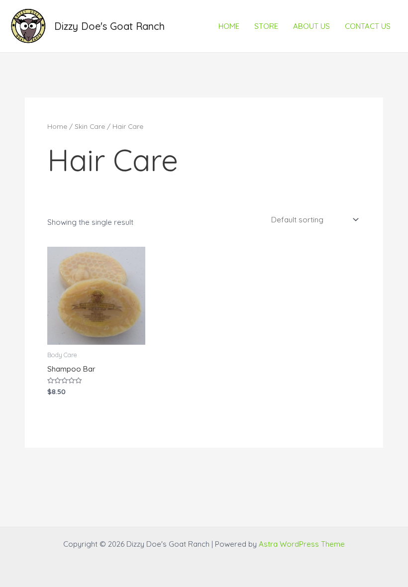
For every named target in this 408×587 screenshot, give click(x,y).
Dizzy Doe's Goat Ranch (109, 26)
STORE (266, 26)
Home (57, 126)
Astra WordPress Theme (302, 544)
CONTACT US (368, 26)
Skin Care (90, 126)
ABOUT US (311, 26)
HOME (228, 26)
